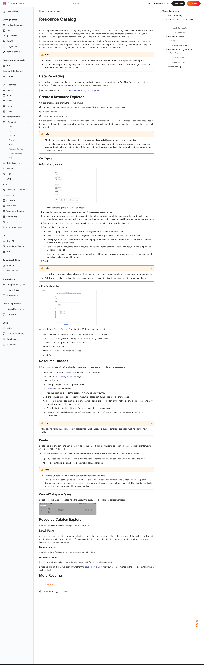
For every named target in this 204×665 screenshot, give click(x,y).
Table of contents (170, 11)
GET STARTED (193, 3)
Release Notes (162, 3)
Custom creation (49, 111)
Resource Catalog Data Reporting (85, 90)
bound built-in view (93, 567)
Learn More (178, 3)
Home (41, 11)
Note (47, 54)
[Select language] (149, 3)
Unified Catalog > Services (64, 376)
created (144, 41)
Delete (49, 388)
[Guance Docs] (4, 3)
